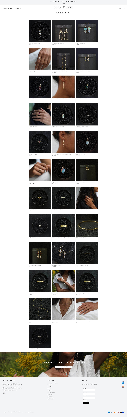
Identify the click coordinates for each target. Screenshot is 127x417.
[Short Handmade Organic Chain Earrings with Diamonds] (63, 142)
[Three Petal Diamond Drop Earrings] (63, 31)
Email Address (85, 395)
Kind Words (50, 385)
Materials (49, 388)
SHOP (3, 8)
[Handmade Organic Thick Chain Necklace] (63, 309)
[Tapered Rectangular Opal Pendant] (63, 114)
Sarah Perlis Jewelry (9, 411)
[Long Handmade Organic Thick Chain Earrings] (63, 59)
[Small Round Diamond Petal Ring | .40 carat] (87, 198)
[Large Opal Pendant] (63, 170)
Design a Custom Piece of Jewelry (63, 366)
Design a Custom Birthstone (53, 383)
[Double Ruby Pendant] (40, 87)
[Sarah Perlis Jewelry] (63, 7)
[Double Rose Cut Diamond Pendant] (40, 31)
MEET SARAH (18, 8)
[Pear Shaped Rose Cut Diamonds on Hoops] (87, 59)
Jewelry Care (50, 390)
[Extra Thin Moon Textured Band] (63, 198)
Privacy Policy (50, 396)
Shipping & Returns (51, 392)
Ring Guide (50, 386)
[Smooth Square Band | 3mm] (40, 281)
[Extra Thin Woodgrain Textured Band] (87, 253)
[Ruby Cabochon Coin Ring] (40, 142)
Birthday (84, 399)
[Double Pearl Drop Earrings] (63, 253)
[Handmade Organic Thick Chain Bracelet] (63, 281)
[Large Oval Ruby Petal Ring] (40, 114)
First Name (85, 388)
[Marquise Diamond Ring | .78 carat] (40, 336)
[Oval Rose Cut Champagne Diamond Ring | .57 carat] (87, 309)
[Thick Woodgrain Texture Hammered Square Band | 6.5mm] (63, 225)
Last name (85, 392)
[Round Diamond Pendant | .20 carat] (87, 114)
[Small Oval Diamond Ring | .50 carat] (40, 225)
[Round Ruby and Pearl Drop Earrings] (40, 253)
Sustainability (50, 394)
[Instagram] (3, 393)
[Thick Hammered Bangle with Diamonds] (87, 225)
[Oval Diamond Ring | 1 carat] (40, 170)
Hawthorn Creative (31, 411)
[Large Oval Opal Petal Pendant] (87, 142)
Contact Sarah (50, 400)
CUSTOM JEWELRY (10, 8)
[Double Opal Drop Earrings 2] (87, 31)
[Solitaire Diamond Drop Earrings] (87, 170)
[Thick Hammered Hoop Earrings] (40, 309)
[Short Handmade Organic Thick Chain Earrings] (63, 87)
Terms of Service (51, 398)
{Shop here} (63, 3)
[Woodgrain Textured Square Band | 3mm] (87, 281)
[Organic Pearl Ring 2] (40, 59)
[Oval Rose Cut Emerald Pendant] (87, 87)
